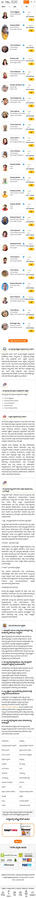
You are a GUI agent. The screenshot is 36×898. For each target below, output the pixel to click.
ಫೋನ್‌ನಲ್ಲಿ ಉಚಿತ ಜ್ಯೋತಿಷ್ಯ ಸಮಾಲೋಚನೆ (25, 875)
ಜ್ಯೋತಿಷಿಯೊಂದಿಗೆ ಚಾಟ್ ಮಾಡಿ (8, 875)
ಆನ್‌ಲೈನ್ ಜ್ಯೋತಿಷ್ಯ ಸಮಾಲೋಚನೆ (10, 877)
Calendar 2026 (20, 880)
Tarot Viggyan (9, 398)
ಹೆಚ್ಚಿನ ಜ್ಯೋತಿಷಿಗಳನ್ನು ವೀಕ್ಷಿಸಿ (18, 341)
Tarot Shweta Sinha (10, 408)
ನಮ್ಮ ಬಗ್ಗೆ (18, 888)
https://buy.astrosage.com (10, 707)
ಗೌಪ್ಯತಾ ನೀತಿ (24, 888)
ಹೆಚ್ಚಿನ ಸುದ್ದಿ (18, 841)
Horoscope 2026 (23, 877)
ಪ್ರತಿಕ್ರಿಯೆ (4, 888)
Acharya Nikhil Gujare (11, 401)
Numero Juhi (8, 405)
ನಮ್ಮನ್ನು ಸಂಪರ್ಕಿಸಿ (11, 888)
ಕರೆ (31, 19)
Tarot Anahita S (9, 403)
